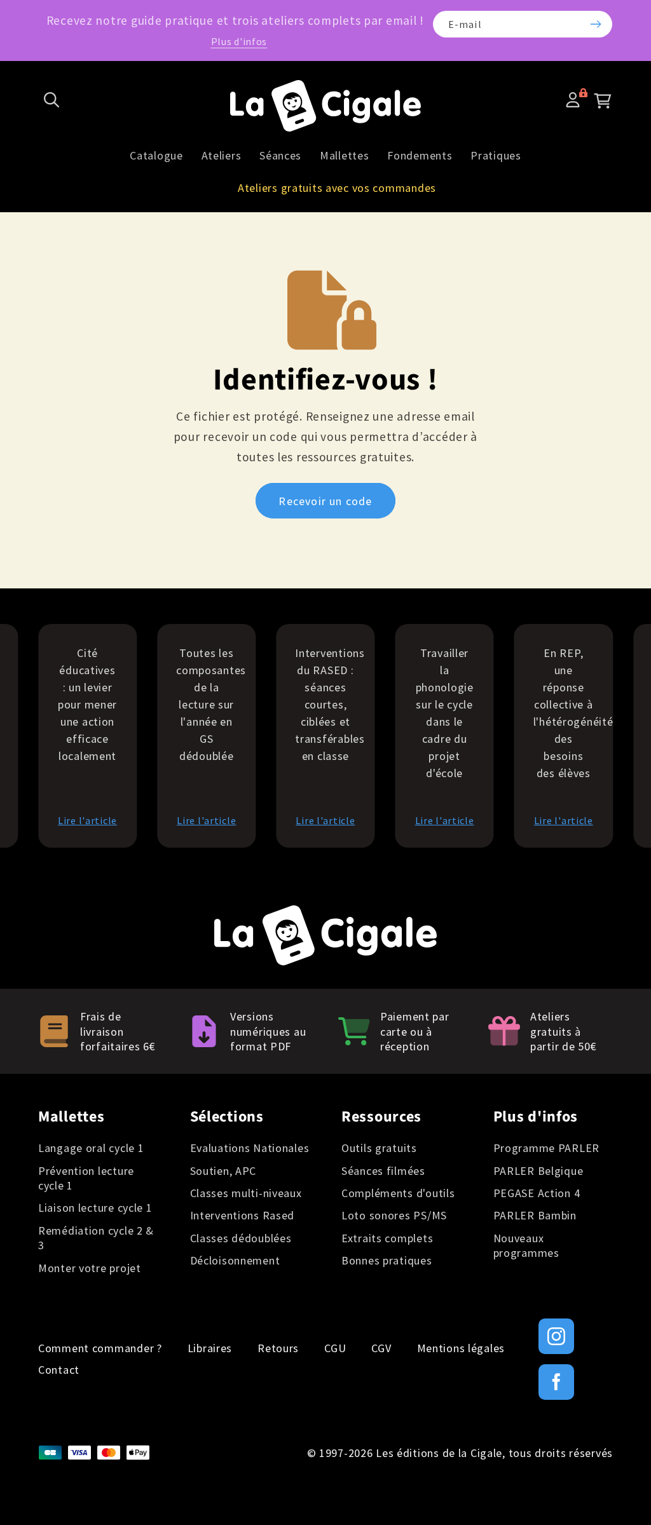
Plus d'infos (239, 41)
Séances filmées (383, 1170)
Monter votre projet (89, 1268)
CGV (381, 1348)
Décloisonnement (235, 1260)
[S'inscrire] (595, 24)
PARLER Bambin (535, 1215)
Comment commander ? (100, 1348)
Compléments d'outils (398, 1193)
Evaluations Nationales (250, 1148)
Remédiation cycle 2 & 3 (96, 1237)
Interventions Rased (242, 1215)
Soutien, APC (223, 1170)
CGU (335, 1348)
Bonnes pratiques (386, 1260)
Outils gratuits (379, 1148)
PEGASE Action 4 (536, 1193)
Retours (278, 1348)
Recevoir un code (325, 501)
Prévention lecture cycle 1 (86, 1178)
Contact (58, 1370)
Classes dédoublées (241, 1238)
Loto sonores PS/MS (394, 1215)
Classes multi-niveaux (246, 1193)
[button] (51, 100)
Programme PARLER (546, 1148)
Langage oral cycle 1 (91, 1148)
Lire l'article (87, 820)
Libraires (210, 1348)
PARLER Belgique (538, 1170)
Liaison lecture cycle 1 (95, 1207)
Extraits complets (387, 1238)
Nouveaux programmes (526, 1245)
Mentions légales (461, 1348)
